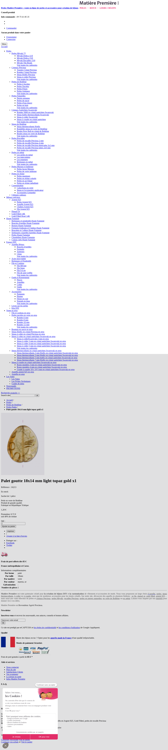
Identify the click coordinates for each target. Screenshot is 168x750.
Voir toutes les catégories (27, 65)
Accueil (4, 46)
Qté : (3, 521)
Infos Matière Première (15, 679)
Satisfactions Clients (14, 672)
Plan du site (11, 669)
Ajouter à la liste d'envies (16, 536)
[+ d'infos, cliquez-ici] (33, 654)
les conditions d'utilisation (69, 627)
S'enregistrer (11, 37)
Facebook (10, 543)
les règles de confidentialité (45, 627)
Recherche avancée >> (10, 393)
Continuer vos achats (9, 739)
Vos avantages (12, 674)
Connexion (10, 39)
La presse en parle (13, 677)
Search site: (5, 395)
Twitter (9, 545)
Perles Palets (11, 407)
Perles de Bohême (13, 405)
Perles (8, 402)
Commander (11, 28)
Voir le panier (24, 739)
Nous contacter (12, 667)
